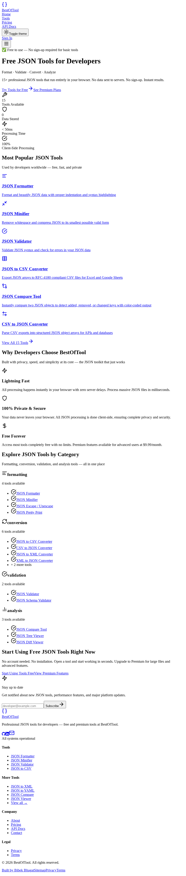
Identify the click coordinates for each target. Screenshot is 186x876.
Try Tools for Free (15, 90)
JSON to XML (21, 786)
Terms (15, 855)
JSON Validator (27, 594)
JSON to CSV (21, 768)
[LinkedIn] (7, 734)
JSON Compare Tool (31, 629)
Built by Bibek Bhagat (18, 870)
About (15, 820)
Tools (6, 18)
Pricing (7, 22)
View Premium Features (51, 673)
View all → (19, 803)
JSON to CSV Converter (34, 541)
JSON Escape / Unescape (34, 506)
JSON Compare (22, 794)
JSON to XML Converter (34, 554)
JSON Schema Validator (33, 600)
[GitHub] (3, 734)
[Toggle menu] (6, 44)
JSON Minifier (27, 500)
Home (6, 14)
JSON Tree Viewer (30, 636)
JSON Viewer (21, 799)
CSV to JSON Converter (34, 548)
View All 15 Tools (15, 343)
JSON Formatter (28, 493)
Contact (16, 833)
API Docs (9, 26)
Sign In (7, 38)
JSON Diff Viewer (29, 642)
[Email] (12, 734)
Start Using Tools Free (18, 673)
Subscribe (52, 706)
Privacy (16, 851)
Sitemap (40, 870)
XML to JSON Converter (34, 560)
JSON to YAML (22, 790)
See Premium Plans (47, 90)
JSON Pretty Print (29, 512)
